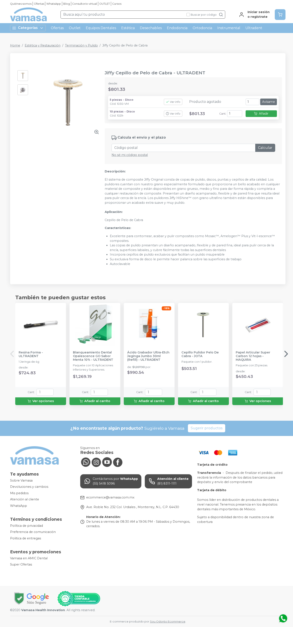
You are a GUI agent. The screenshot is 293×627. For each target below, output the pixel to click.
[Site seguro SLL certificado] (31, 598)
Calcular (265, 148)
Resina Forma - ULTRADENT (31, 354)
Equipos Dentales (101, 28)
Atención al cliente (24, 499)
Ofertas (39, 3)
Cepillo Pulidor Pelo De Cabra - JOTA (200, 354)
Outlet (75, 28)
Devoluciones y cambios (29, 487)
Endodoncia (177, 28)
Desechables (151, 28)
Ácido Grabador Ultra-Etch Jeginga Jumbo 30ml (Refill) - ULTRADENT (148, 356)
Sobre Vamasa (21, 480)
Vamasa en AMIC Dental (29, 558)
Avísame (268, 102)
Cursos (116, 3)
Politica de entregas (25, 538)
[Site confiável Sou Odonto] (78, 599)
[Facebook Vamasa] (117, 462)
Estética (128, 28)
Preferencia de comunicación (33, 532)
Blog (66, 3)
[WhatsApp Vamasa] (85, 462)
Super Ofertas (21, 564)
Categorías (28, 28)
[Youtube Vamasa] (107, 462)
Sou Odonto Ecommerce (167, 621)
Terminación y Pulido (81, 45)
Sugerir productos (206, 428)
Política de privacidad (26, 526)
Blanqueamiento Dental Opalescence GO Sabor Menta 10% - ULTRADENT (93, 356)
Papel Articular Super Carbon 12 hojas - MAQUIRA (253, 356)
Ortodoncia (202, 28)
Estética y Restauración (42, 45)
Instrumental (228, 28)
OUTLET (104, 3)
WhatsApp (53, 3)
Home (15, 45)
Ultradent (253, 28)
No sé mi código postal (130, 155)
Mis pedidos (19, 493)
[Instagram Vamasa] (96, 462)
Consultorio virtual (84, 3)
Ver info (175, 101)
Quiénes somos (21, 3)
